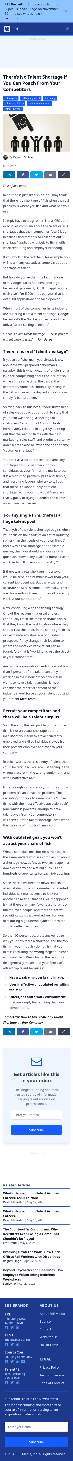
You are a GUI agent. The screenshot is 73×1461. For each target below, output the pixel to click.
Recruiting (50, 98)
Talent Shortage (13, 109)
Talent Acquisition (14, 103)
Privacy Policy (50, 1367)
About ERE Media (52, 1314)
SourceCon (14, 1352)
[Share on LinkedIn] (9, 174)
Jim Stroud (10, 1243)
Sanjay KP (9, 1283)
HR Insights (11, 98)
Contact (45, 1329)
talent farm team (23, 699)
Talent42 (12, 1369)
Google (63, 314)
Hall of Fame (49, 1345)
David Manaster (13, 1202)
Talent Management (39, 103)
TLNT (9, 1335)
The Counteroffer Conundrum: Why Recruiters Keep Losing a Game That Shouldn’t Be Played (31, 1234)
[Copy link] (64, 174)
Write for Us (49, 1337)
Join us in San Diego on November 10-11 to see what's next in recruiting (32, 11)
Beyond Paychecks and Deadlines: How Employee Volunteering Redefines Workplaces (33, 1275)
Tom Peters (45, 339)
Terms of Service (52, 1375)
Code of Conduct (52, 1383)
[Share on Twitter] (36, 174)
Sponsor (46, 1321)
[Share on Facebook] (23, 174)
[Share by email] (50, 174)
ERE (8, 1314)
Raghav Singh (12, 1261)
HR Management (31, 98)
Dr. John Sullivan (23, 157)
